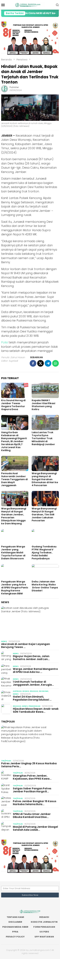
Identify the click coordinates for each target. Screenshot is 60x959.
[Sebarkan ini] (33, 363)
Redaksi (44, 917)
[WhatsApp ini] (55, 363)
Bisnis (25, 691)
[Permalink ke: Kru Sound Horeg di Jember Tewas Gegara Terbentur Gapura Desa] (14, 390)
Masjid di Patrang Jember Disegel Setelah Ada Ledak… (35, 828)
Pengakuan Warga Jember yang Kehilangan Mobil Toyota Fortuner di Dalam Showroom (13, 552)
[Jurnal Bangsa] (30, 4)
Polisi (4, 342)
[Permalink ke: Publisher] (4, 88)
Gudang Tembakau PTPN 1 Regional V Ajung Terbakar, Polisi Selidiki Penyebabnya (44, 552)
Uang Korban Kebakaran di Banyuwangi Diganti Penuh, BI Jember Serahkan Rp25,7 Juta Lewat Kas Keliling (14, 441)
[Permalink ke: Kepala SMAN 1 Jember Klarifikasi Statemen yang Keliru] (45, 390)
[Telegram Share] (48, 363)
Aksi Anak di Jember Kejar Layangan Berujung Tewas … (25, 646)
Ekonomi (43, 691)
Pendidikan (34, 706)
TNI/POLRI (8, 721)
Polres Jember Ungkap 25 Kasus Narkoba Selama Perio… (29, 765)
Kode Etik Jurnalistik (44, 921)
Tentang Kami (15, 917)
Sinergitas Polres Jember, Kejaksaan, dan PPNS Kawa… (32, 777)
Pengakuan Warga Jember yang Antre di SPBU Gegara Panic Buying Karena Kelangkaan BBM (14, 587)
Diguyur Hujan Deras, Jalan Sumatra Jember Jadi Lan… (31, 658)
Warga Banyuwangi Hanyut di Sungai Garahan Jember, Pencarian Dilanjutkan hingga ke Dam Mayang (13, 516)
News (5, 602)
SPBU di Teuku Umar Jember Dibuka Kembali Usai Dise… (32, 816)
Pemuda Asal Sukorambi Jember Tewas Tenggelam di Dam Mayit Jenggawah (14, 479)
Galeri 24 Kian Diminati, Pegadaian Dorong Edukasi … (32, 698)
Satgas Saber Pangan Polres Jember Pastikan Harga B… (32, 790)
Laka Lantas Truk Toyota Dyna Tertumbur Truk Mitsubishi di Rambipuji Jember (43, 438)
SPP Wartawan (44, 936)
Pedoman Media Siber (15, 926)
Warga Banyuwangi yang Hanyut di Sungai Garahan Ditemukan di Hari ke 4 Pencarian (45, 479)
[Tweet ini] (40, 363)
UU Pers (44, 931)
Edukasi (34, 691)
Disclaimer (15, 921)
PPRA (15, 931)
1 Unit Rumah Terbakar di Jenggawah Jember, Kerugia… (33, 683)
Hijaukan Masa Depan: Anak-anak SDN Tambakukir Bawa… (35, 710)
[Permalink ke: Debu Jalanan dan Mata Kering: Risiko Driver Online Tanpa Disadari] (45, 571)
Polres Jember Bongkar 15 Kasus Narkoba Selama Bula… (34, 803)
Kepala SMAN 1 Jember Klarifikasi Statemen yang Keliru (43, 405)
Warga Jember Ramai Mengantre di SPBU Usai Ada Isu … (35, 671)
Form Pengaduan (44, 926)
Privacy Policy (15, 936)
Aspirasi (17, 691)
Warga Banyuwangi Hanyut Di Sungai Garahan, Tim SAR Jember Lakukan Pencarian (44, 514)
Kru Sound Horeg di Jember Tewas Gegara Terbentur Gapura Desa (13, 405)
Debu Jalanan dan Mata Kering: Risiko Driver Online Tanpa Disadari (45, 586)
